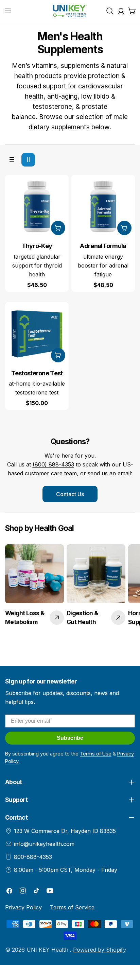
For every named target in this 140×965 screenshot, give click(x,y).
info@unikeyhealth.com (44, 843)
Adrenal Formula (103, 245)
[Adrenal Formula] (103, 207)
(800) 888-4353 (53, 464)
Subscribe (70, 738)
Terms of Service (72, 907)
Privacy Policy (23, 907)
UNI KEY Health (48, 949)
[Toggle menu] (8, 11)
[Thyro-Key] (37, 207)
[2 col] (28, 160)
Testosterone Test (37, 373)
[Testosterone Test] (37, 334)
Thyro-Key (37, 245)
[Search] (110, 11)
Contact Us (70, 494)
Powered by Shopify (99, 949)
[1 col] (12, 160)
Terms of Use (95, 754)
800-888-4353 (33, 856)
